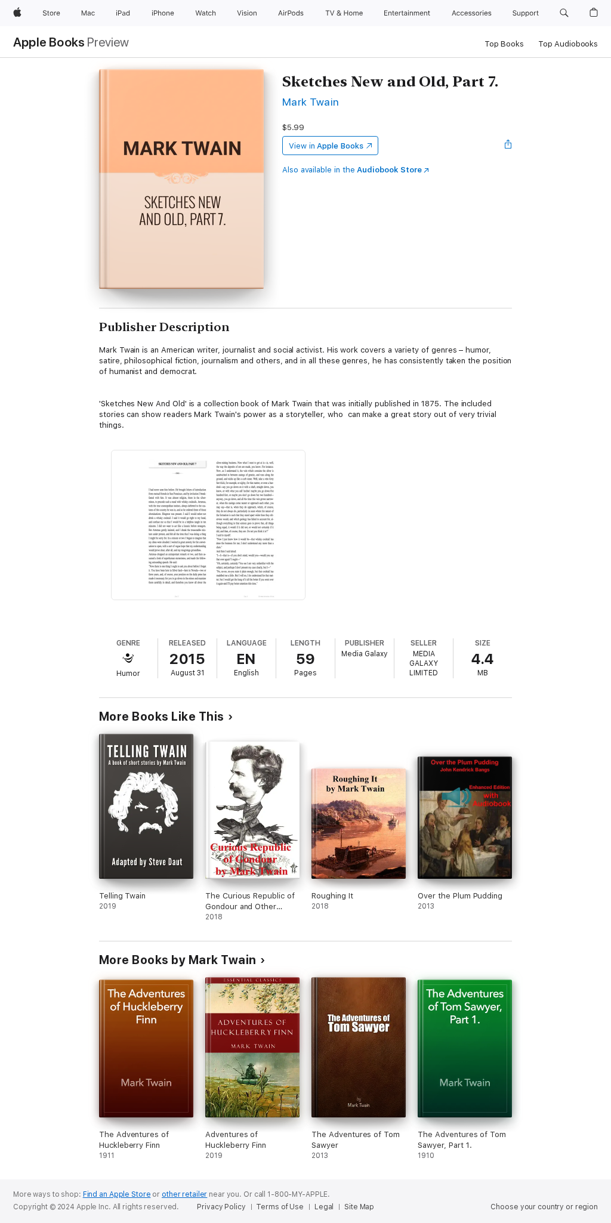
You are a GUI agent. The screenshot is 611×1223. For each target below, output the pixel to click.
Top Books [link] (504, 43)
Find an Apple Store (117, 1194)
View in (326, 145)
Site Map (359, 1207)
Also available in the (352, 169)
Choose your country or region (544, 1207)
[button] (564, 13)
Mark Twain (311, 101)
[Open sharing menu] (508, 145)
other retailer (184, 1194)
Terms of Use (280, 1207)
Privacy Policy (221, 1207)
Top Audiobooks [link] (568, 43)
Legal (324, 1207)
